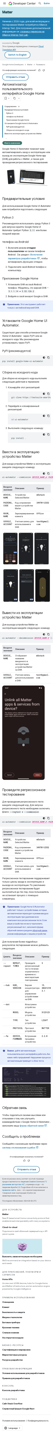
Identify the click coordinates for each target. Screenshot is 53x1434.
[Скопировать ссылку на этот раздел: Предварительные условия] (47, 199)
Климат (5, 1307)
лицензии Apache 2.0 (11, 1187)
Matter (7, 12)
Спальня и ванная (10, 1332)
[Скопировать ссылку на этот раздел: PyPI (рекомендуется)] (34, 351)
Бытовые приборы (11, 1322)
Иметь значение (12, 143)
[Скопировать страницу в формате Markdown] (14, 98)
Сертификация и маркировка (16, 1349)
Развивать (40, 65)
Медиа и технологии (12, 1317)
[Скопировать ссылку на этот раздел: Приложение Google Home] (41, 278)
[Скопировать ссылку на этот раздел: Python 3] (16, 218)
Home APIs (7, 1279)
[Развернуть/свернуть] (18, 106)
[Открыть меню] (4, 3)
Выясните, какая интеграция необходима (22, 1256)
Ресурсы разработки (12, 1360)
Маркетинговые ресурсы (14, 1355)
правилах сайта (9, 1190)
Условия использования (13, 1421)
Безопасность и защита (13, 1312)
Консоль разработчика (13, 1390)
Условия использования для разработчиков (23, 1373)
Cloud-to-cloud (9, 1227)
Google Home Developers (12, 65)
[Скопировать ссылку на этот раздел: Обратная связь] (30, 1108)
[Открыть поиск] (40, 3)
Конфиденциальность (38, 1421)
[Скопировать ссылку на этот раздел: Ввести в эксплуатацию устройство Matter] (35, 457)
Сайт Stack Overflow (12, 1403)
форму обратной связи (32, 1125)
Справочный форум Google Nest (18, 1408)
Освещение (8, 1302)
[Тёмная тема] (44, 357)
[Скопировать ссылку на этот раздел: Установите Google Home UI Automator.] (22, 325)
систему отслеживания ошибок (18, 1147)
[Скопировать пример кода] (48, 357)
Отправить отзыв (15, 77)
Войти (47, 3)
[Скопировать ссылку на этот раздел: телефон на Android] (31, 242)
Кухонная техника (10, 1327)
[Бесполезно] (44, 70)
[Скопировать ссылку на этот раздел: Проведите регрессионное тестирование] (27, 794)
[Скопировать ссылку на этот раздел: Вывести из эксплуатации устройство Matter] (35, 617)
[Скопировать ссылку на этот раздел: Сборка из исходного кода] (40, 372)
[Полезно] (39, 70)
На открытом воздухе (12, 1337)
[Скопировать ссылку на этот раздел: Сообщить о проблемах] (43, 1137)
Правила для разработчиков (16, 1378)
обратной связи (39, 930)
